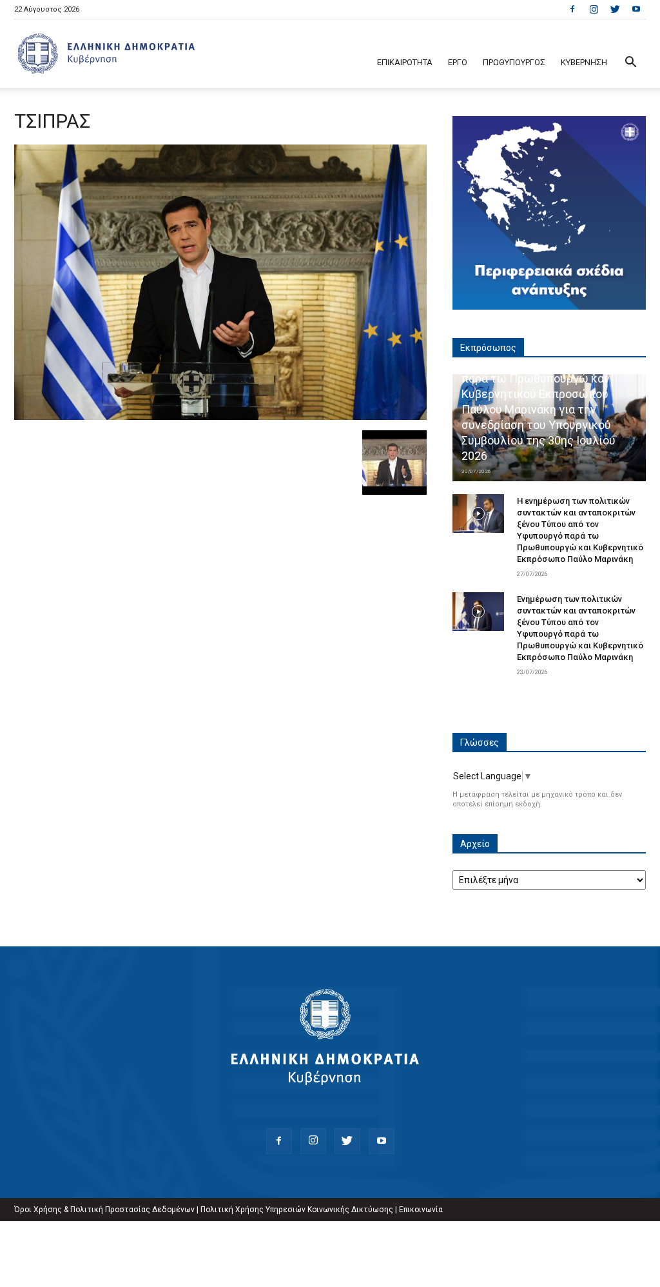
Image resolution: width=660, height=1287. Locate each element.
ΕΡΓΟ (457, 62)
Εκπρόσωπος (488, 348)
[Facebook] (572, 9)
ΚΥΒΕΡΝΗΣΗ (584, 62)
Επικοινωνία (421, 1209)
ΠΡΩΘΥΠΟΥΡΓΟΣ (514, 62)
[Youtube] (636, 9)
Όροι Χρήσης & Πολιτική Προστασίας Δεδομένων (104, 1209)
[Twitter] (615, 9)
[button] (630, 63)
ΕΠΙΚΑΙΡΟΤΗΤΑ (404, 62)
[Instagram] (593, 9)
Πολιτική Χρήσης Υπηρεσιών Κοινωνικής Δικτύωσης (296, 1209)
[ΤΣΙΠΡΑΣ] (220, 417)
